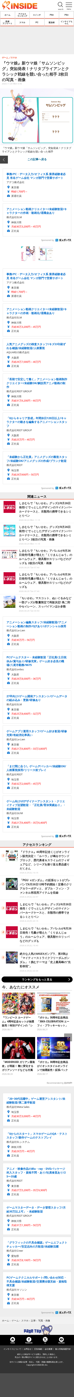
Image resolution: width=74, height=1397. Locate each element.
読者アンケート (7, 22)
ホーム (7, 15)
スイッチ (37, 15)
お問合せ (28, 1349)
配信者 (52, 22)
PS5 (52, 15)
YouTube (61, 1343)
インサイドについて (12, 1349)
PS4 (66, 15)
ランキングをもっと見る (37, 979)
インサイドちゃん (66, 22)
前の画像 (4, 160)
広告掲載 (38, 1349)
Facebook (28, 1343)
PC (37, 22)
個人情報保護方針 (63, 1349)
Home (12, 1343)
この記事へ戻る (37, 159)
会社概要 (48, 1349)
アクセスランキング (22, 15)
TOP (37, 1330)
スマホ (22, 22)
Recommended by (55, 1083)
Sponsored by (47, 240)
